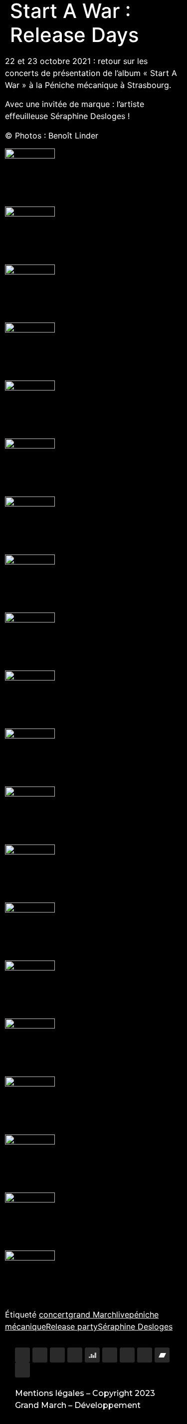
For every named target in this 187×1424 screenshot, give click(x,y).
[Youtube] (74, 1355)
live (122, 1315)
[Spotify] (109, 1355)
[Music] (127, 1355)
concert (53, 1315)
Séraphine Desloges (135, 1327)
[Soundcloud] (144, 1355)
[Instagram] (22, 1355)
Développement (107, 1405)
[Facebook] (39, 1355)
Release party (72, 1327)
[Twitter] (57, 1355)
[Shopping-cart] (22, 1370)
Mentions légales (49, 1393)
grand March (92, 1315)
